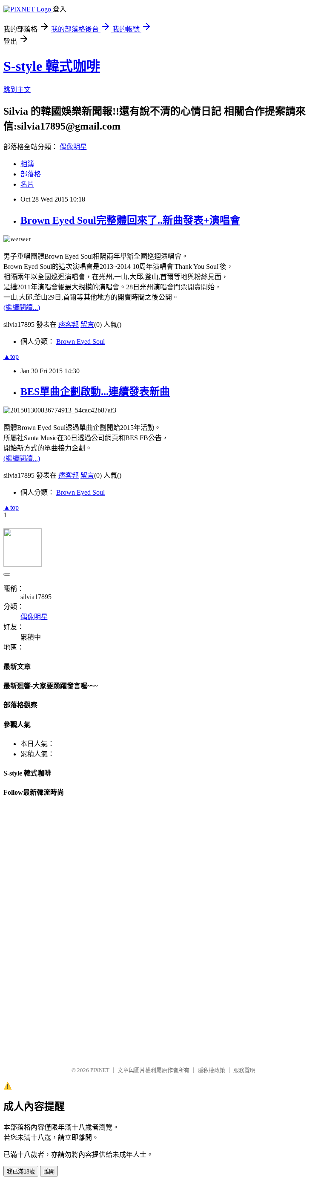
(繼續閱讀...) (21, 307)
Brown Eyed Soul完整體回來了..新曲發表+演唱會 (130, 220)
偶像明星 (73, 146)
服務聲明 (244, 1070)
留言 (87, 324)
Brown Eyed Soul (80, 341)
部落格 (30, 174)
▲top (11, 356)
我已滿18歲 (21, 1171)
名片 (27, 184)
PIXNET (99, 1070)
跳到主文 (17, 89)
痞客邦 (68, 324)
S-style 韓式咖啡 (51, 66)
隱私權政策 (211, 1070)
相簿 (27, 163)
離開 (48, 1171)
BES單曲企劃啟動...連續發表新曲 (95, 391)
